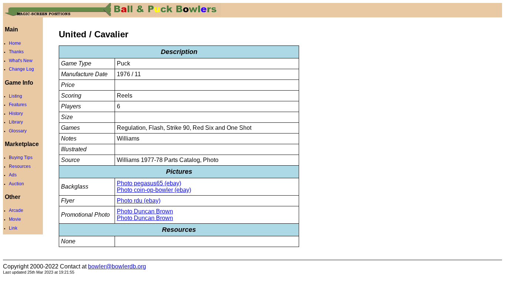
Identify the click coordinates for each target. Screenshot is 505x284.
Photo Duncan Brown (145, 211)
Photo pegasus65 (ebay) (149, 183)
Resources (20, 166)
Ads (13, 175)
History (16, 113)
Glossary (18, 131)
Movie (15, 219)
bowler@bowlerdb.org (117, 266)
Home (15, 43)
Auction (16, 184)
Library (16, 122)
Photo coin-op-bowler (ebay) (154, 190)
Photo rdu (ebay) (138, 200)
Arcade (16, 210)
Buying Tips (21, 157)
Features (18, 104)
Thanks (16, 52)
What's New (21, 60)
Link (13, 228)
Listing (15, 96)
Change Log (21, 69)
